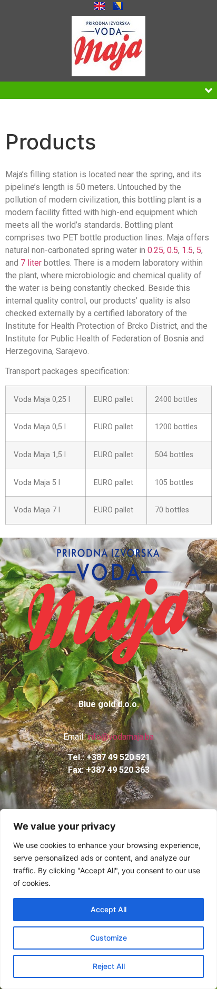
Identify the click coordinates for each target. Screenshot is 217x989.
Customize (108, 937)
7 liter (31, 263)
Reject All (109, 966)
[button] (208, 90)
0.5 (172, 250)
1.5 (187, 250)
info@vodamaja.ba (120, 737)
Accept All (108, 909)
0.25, (156, 250)
